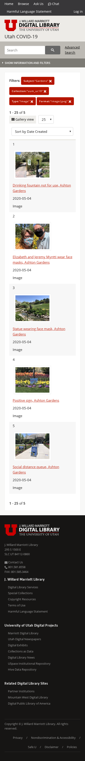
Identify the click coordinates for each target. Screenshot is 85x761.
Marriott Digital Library (23, 633)
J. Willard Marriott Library (21, 545)
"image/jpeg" (54, 101)
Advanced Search (72, 49)
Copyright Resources (22, 599)
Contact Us (15, 562)
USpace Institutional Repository (29, 663)
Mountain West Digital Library (28, 697)
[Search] (52, 50)
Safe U (32, 747)
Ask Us (39, 4)
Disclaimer (51, 747)
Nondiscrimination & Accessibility (53, 738)
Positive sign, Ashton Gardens (36, 400)
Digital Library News (21, 657)
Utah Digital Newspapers (24, 639)
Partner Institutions (21, 691)
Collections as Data (20, 651)
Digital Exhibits (18, 645)
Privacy (18, 738)
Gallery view (24, 119)
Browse (23, 4)
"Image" (21, 101)
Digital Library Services (23, 587)
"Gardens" (36, 81)
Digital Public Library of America (29, 703)
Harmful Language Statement (29, 11)
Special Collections (20, 593)
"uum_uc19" (28, 91)
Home (9, 4)
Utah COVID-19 (21, 36)
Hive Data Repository (22, 669)
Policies (72, 747)
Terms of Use (16, 605)
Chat (55, 4)
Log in (78, 11)
